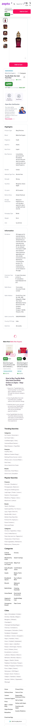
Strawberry (14, 484)
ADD (12, 355)
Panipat (19, 663)
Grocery (7, 531)
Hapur (6, 638)
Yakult (6, 506)
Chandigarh (8, 622)
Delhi (20, 630)
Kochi (6, 649)
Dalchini (7, 495)
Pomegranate (8, 487)
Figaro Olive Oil (12, 511)
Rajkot (10, 668)
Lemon (19, 492)
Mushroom (8, 500)
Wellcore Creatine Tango (11, 454)
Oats (15, 440)
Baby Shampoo (9, 446)
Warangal (7, 682)
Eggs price (19, 536)
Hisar (16, 638)
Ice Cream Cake (9, 438)
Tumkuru (16, 674)
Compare (23, 73)
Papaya (13, 498)
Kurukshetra (8, 652)
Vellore (12, 679)
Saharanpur (8, 671)
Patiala (6, 666)
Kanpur (7, 647)
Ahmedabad (11, 614)
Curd (6, 533)
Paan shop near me (10, 536)
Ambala (18, 614)
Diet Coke (7, 462)
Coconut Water (17, 460)
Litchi (19, 457)
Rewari (15, 668)
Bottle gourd (14, 490)
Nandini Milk (8, 514)
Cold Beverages (9, 440)
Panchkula (13, 663)
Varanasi (7, 679)
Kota (15, 649)
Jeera (17, 498)
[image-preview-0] (5, 20)
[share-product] (24, 77)
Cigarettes (13, 531)
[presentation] (25, 58)
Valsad (18, 676)
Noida (16, 660)
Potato (14, 492)
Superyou (14, 520)
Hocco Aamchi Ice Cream (12, 465)
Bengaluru (7, 619)
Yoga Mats (17, 446)
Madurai (13, 655)
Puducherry (19, 666)
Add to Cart (18, 65)
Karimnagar (13, 647)
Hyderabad (18, 641)
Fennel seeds (13, 495)
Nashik (12, 660)
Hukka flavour (12, 533)
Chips (18, 531)
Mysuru (18, 657)
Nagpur (7, 660)
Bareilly (12, 617)
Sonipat (7, 674)
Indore (6, 644)
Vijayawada (18, 679)
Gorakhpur (7, 636)
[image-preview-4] (5, 46)
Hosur (6, 641)
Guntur (14, 636)
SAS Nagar (15, 671)
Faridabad (7, 633)
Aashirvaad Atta (9, 509)
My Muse (11, 506)
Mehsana (7, 657)
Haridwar (11, 638)
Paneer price (15, 544)
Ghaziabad (14, 633)
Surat (11, 674)
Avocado (7, 484)
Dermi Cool (8, 473)
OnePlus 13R (8, 452)
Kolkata (11, 649)
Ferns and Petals (9, 525)
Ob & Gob (7, 471)
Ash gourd (7, 490)
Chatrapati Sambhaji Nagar (12, 625)
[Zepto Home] (6, 4)
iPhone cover (8, 460)
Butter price (8, 544)
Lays (6, 511)
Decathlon (15, 473)
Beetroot (15, 487)
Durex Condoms (9, 522)
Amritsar (7, 617)
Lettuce (14, 500)
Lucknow (15, 652)
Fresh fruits (16, 539)
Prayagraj (11, 666)
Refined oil (18, 542)
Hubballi (11, 641)
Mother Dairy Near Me (11, 517)
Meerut (18, 655)
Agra (6, 614)
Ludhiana (7, 655)
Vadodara (12, 676)
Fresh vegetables (9, 542)
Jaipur (11, 644)
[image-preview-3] (5, 39)
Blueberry (7, 498)
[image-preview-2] (5, 33)
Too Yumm (17, 509)
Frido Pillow (14, 471)
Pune (6, 668)
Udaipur (7, 676)
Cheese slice (8, 539)
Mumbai (13, 657)
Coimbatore (13, 628)
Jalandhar (16, 644)
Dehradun (15, 630)
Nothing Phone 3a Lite (11, 457)
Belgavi (18, 617)
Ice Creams (8, 435)
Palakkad (7, 663)
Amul (14, 514)
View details (8, 119)
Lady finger (8, 492)
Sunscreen (15, 435)
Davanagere (8, 630)
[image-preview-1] (5, 27)
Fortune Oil (8, 520)
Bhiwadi (13, 619)
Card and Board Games (11, 443)
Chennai (7, 628)
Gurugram (19, 636)
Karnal (19, 647)
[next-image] (25, 58)
